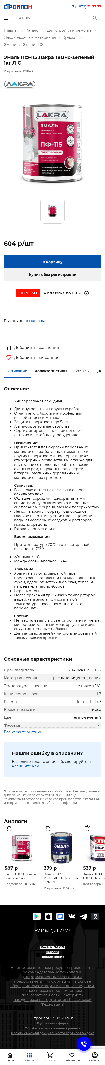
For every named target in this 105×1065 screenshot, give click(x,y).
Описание (17, 371)
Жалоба (52, 952)
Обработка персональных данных (52, 1028)
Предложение (52, 957)
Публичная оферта (52, 1023)
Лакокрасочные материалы (30, 37)
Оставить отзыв (52, 947)
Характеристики (51, 371)
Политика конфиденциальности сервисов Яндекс (52, 1033)
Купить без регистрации (52, 274)
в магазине (36, 321)
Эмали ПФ (33, 44)
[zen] (83, 916)
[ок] (95, 916)
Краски (69, 37)
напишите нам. (26, 766)
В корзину (53, 262)
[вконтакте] (72, 916)
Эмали (10, 44)
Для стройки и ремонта (69, 30)
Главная (11, 30)
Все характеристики (23, 732)
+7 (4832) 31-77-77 (52, 930)
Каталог (32, 30)
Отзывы (82, 371)
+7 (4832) (85, 7)
